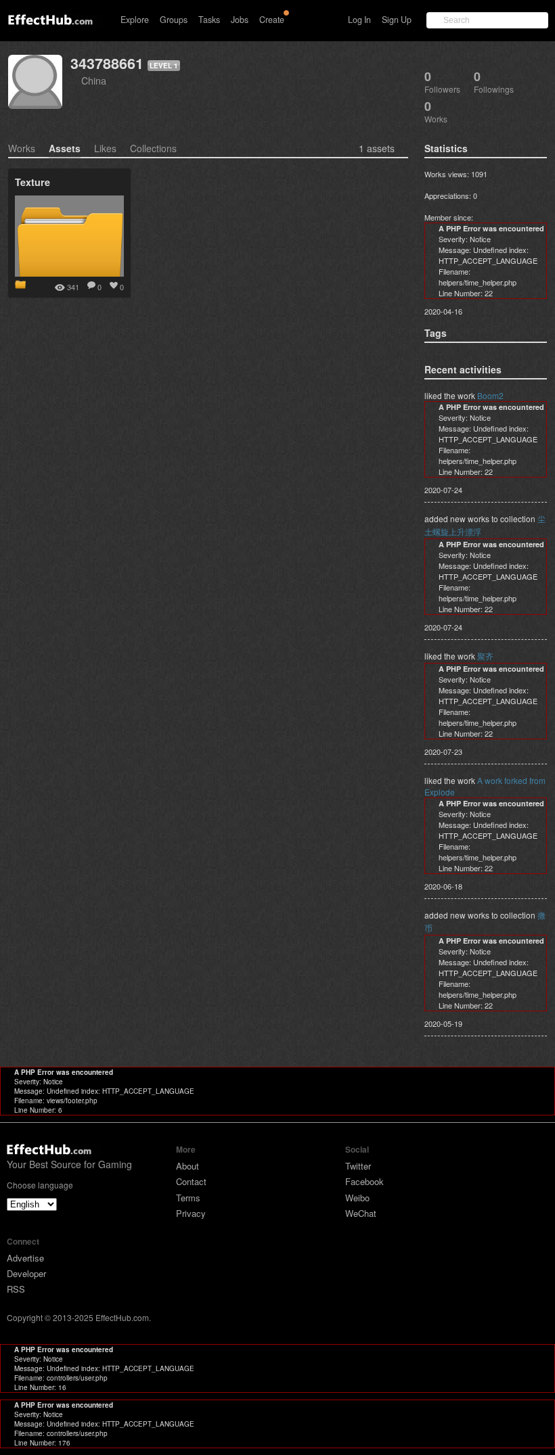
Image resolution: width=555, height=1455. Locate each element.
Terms (188, 1197)
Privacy (191, 1213)
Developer (26, 1273)
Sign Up (397, 20)
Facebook (364, 1181)
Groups (173, 20)
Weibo (357, 1197)
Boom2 (490, 395)
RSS (16, 1289)
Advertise (25, 1257)
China (93, 80)
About (187, 1165)
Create (271, 20)
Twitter (358, 1165)
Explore (134, 20)
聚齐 (485, 656)
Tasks (209, 20)
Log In (359, 20)
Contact (191, 1181)
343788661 (106, 63)
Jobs (239, 20)
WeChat (360, 1213)
